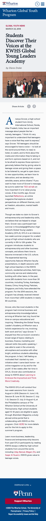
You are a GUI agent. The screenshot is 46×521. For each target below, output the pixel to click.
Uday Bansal (19, 452)
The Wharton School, (19, 508)
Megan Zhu (31, 452)
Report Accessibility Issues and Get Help (23, 514)
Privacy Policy (28, 511)
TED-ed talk (29, 187)
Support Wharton (23, 501)
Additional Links (22, 485)
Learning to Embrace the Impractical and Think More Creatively (20, 378)
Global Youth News (15, 26)
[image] (27, 105)
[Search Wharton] (37, 4)
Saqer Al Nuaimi (12, 455)
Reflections (19, 196)
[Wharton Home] (10, 4)
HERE (21, 424)
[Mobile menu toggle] (42, 4)
